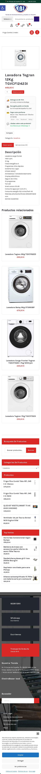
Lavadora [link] (16, 138)
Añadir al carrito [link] (21, 253)
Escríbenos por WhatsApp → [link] (20, 126)
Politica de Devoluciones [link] (12, 717)
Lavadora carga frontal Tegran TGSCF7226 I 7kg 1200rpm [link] (20, 362)
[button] (38, 734)
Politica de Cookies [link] (10, 721)
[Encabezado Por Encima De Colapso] (37, 32)
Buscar (31, 450)
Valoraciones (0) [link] (21, 145)
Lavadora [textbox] (20, 468)
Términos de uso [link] (23, 771)
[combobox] (20, 467)
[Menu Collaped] (32, 32)
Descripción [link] (7, 145)
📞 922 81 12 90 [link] (31, 1)
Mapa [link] (5, 728)
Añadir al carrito (18, 92)
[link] (2, 8)
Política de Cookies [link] (11, 771)
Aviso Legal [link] (32, 771)
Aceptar (20, 755)
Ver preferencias (20, 766)
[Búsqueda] (36, 700)
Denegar (20, 761)
